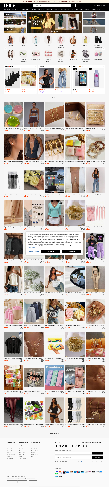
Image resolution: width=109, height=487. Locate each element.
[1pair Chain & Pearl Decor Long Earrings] (13, 147)
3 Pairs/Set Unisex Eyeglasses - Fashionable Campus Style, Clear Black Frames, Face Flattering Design (34, 391)
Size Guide (21, 454)
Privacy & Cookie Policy (86, 461)
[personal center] (92, 5)
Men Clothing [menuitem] (49, 9)
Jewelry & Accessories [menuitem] (85, 9)
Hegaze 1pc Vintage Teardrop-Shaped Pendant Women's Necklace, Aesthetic (13, 227)
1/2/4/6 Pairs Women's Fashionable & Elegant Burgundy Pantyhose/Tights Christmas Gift (13, 424)
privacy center (77, 463)
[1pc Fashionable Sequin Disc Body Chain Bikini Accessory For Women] (75, 180)
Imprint (32, 482)
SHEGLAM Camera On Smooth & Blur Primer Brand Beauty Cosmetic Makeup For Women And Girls (75, 391)
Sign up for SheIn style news (63, 450)
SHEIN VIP (21, 456)
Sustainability (10, 447)
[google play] (86, 446)
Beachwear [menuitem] (33, 9)
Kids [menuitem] (39, 9)
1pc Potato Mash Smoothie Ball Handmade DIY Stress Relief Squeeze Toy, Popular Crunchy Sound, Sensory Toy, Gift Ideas (34, 194)
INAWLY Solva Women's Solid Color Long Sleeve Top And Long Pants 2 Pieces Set (95, 292)
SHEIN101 (9, 456)
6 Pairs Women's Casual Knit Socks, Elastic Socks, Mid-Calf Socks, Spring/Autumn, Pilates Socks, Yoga (75, 424)
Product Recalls (34, 450)
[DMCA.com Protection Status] (60, 476)
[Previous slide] (29, 22)
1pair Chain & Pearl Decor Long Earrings (13, 161)
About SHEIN (10, 445)
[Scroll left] (102, 9)
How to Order (22, 450)
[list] (68, 446)
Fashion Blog (10, 458)
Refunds (21, 448)
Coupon (33, 452)
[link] (27, 1)
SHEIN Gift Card (34, 454)
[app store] (83, 446)
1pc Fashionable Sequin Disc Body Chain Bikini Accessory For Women (75, 194)
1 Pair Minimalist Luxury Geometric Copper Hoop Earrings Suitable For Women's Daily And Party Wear (75, 128)
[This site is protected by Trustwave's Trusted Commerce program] (56, 476)
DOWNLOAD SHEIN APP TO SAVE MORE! (91, 442)
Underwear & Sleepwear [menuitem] (64, 9)
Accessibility (26, 482)
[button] (101, 5)
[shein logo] (9, 5)
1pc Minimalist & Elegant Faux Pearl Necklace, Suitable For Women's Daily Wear (95, 391)
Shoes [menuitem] (55, 9)
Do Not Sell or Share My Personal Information (17, 480)
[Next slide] (80, 22)
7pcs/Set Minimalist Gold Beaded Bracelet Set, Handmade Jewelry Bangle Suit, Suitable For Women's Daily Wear (75, 358)
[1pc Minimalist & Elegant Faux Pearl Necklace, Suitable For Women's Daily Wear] (95, 377)
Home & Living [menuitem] (74, 9)
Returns (21, 447)
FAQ (32, 456)
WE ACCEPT (58, 468)
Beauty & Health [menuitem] (96, 9)
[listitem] (13, 117)
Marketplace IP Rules (12, 482)
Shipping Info (22, 445)
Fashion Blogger (11, 448)
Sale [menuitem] (18, 9)
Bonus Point (34, 448)
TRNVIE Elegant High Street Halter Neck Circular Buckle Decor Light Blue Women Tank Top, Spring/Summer (34, 161)
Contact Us (33, 445)
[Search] (73, 5)
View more (53, 433)
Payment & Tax (34, 447)
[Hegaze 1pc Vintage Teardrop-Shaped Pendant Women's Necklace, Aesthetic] (13, 213)
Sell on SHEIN (22, 458)
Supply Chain (10, 450)
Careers (9, 452)
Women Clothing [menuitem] (25, 9)
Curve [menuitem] (42, 9)
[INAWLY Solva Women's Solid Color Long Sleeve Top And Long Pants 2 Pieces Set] (95, 279)
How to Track (22, 452)
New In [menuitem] (14, 9)
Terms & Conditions (33, 480)
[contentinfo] (79, 472)
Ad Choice (38, 482)
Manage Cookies (31, 478)
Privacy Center (10, 478)
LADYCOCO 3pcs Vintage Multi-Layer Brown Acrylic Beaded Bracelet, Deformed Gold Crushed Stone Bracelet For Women (95, 161)
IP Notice (20, 482)
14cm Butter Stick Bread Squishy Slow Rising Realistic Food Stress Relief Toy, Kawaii (54, 358)
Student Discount (11, 454)
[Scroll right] (104, 9)
